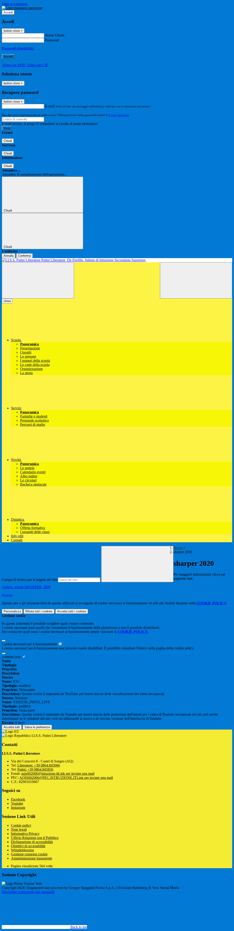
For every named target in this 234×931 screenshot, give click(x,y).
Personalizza (12, 611)
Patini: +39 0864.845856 (35, 769)
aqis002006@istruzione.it (57, 773)
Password (52, 40)
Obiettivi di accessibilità (28, 846)
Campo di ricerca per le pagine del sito (29, 580)
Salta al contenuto (14, 4)
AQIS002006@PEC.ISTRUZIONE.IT (66, 778)
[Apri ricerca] (196, 280)
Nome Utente (54, 35)
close (7, 301)
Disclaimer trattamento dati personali (28, 892)
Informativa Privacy (25, 834)
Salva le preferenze (37, 727)
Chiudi (8, 141)
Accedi (8, 12)
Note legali (19, 829)
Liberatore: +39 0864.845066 (38, 765)
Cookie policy (21, 825)
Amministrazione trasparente (31, 858)
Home (177, 548)
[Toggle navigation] (38, 280)
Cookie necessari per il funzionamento (30, 644)
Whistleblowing (22, 850)
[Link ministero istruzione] (22, 8)
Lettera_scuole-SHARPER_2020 (27, 587)
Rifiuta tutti (39, 611)
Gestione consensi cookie (29, 854)
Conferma (24, 255)
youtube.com (11, 657)
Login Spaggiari (119, 115)
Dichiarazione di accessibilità (32, 842)
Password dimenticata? (18, 48)
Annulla (8, 255)
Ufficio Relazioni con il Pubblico (34, 838)
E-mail (50, 106)
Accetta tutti (71, 611)
